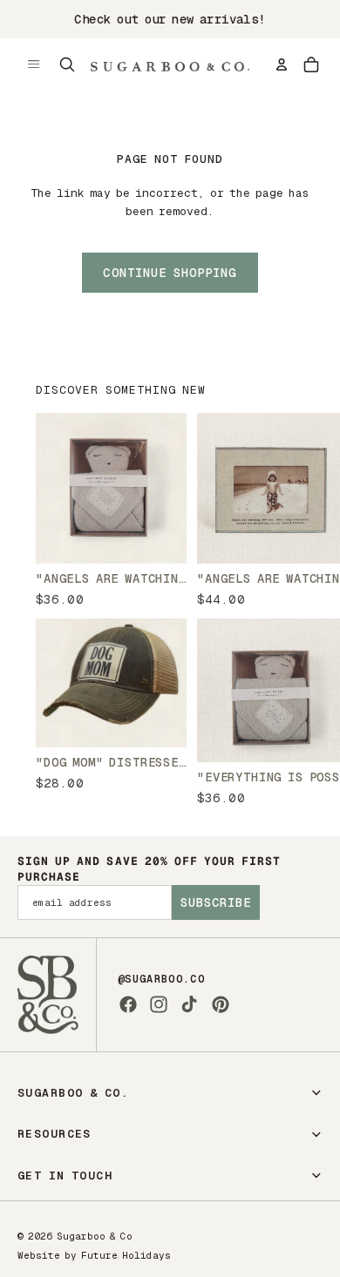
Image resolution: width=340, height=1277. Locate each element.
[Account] (281, 64)
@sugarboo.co (161, 979)
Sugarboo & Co (95, 1236)
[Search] (67, 64)
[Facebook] (128, 1004)
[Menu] (34, 64)
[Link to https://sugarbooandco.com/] (48, 994)
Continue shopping (169, 272)
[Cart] (311, 64)
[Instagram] (158, 1004)
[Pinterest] (220, 1004)
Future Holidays (126, 1255)
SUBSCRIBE (215, 902)
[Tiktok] (189, 1004)
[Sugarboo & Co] (170, 64)
